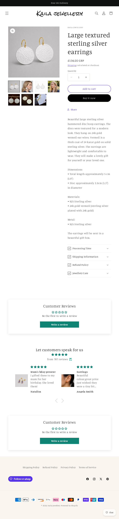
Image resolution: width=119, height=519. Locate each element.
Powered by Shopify (69, 506)
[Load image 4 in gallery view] (54, 86)
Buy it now (89, 98)
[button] (6, 13)
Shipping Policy (31, 467)
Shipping (72, 65)
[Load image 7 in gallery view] (40, 100)
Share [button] (74, 109)
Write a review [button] (59, 324)
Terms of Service (87, 467)
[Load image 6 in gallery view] (27, 100)
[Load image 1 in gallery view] (14, 86)
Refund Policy (50, 467)
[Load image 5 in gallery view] (14, 100)
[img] (59, 354)
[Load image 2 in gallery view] (27, 86)
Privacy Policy (68, 467)
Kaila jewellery (54, 506)
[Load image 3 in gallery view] (40, 86)
